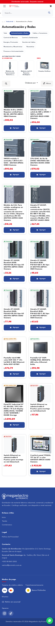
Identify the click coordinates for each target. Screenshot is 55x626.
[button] (6, 84)
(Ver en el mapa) (15, 551)
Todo (5, 33)
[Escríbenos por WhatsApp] (49, 620)
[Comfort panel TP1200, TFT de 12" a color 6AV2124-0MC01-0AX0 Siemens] (40, 444)
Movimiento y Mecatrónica (13, 46)
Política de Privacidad (10, 537)
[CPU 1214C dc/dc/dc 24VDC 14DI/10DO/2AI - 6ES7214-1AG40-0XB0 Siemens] (40, 148)
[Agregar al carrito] (14, 128)
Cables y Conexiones (40, 33)
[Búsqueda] (49, 13)
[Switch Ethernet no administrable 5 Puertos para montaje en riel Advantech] (40, 393)
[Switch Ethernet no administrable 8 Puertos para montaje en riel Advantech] (14, 444)
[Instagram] (4, 613)
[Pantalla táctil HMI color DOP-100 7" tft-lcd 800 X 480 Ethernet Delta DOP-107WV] (14, 347)
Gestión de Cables (28, 42)
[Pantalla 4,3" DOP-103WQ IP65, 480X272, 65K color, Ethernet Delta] (40, 347)
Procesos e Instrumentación (13, 51)
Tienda (4, 521)
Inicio (4, 517)
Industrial (9, 21)
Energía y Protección (11, 42)
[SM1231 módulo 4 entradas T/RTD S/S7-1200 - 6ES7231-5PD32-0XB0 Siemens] (14, 148)
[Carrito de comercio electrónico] (50, 6)
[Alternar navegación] (4, 6)
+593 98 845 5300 (9, 561)
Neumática (30, 46)
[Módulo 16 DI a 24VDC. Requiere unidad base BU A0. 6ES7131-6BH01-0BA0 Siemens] (14, 99)
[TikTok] (10, 613)
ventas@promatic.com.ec (11, 565)
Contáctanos (7, 525)
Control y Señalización (30, 37)
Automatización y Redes (19, 33)
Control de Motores (11, 37)
